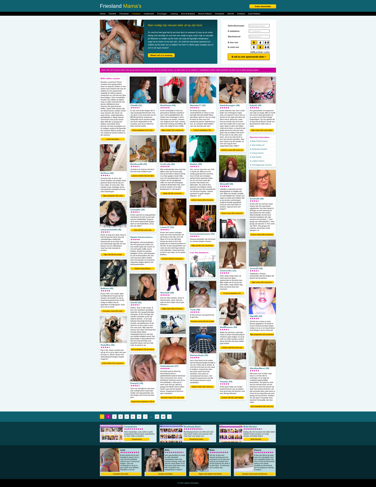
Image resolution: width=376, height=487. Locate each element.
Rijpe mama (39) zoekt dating (261, 130)
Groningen (162, 13)
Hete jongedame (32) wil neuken (142, 349)
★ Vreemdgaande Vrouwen (261, 165)
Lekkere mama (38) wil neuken (202, 200)
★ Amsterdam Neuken (258, 149)
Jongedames (137, 439)
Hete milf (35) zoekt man (142, 230)
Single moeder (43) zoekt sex (202, 387)
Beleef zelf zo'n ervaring (161, 55)
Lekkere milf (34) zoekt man (232, 347)
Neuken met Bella (165, 474)
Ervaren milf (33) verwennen (172, 259)
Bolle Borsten (256, 439)
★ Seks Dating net (257, 145)
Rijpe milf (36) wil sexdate (113, 254)
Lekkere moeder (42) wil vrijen (142, 176)
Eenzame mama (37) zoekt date (172, 397)
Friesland (136, 13)
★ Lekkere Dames (257, 161)
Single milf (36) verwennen (172, 193)
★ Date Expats (255, 157)
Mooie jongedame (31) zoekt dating (142, 130)
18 (163, 416)
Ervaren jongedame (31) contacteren (232, 293)
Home (102, 13)
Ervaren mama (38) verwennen (262, 234)
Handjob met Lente (120, 474)
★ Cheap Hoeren (257, 153)
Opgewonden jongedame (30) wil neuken (142, 402)
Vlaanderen (105, 17)
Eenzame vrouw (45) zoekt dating (112, 311)
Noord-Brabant (188, 13)
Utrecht (230, 13)
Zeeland (241, 13)
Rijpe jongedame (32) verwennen (262, 334)
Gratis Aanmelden (263, 6)
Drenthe (112, 13)
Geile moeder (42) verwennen (113, 363)
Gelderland (149, 13)
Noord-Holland (205, 13)
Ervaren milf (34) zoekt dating (232, 397)
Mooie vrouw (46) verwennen (232, 213)
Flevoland (124, 13)
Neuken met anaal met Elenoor (254, 474)
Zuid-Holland (254, 13)
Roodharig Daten (196, 439)
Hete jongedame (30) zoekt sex (262, 406)
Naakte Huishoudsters (143, 268)
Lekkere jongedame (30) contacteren (202, 130)
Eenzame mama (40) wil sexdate (202, 321)
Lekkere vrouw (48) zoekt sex (232, 150)
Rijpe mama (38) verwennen (172, 309)
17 (157, 416)
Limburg (174, 13)
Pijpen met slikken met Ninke (210, 474)
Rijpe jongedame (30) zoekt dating (113, 196)
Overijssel (219, 13)
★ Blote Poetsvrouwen (259, 141)
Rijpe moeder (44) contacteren (172, 130)
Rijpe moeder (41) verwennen (202, 245)
